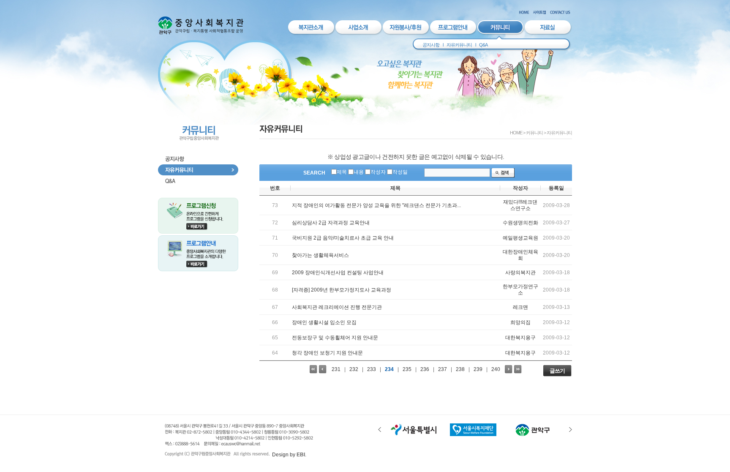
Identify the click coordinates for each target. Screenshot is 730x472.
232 (353, 369)
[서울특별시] (414, 434)
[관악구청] (532, 434)
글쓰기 (557, 371)
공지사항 (430, 44)
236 (424, 369)
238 (460, 369)
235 (407, 369)
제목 (342, 172)
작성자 (378, 172)
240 (495, 369)
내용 (359, 172)
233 (371, 369)
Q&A (483, 44)
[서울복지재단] (473, 434)
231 (336, 369)
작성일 (400, 172)
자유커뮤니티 (459, 44)
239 (478, 369)
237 (442, 369)
